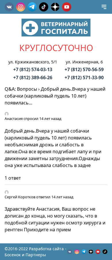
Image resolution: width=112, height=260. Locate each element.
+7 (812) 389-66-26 (32, 77)
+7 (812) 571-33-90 (84, 77)
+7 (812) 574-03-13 (32, 69)
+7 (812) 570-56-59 (84, 69)
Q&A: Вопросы (21, 89)
